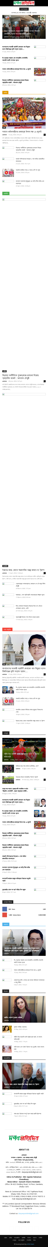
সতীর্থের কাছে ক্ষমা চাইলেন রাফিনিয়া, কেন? (27, 766)
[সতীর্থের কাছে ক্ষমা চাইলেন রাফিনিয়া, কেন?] (8, 769)
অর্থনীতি (4, 371)
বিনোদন (29, 1238)
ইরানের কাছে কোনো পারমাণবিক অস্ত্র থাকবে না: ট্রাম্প (23, 570)
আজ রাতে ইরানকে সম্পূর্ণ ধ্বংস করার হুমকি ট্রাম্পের (27, 1114)
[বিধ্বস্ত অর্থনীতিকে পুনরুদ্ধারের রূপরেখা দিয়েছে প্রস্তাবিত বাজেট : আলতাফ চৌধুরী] (24, 285)
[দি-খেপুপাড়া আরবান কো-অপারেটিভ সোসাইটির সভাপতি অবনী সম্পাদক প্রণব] (40, 61)
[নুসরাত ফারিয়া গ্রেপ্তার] (7, 1029)
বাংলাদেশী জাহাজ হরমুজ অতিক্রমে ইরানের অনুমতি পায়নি (29, 1094)
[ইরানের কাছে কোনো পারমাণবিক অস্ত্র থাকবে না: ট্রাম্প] (24, 480)
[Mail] (24, 1229)
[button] (4, 3)
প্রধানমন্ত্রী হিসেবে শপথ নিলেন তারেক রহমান (27, 617)
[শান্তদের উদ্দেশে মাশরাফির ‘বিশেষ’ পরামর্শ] (8, 780)
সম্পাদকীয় (29, 1240)
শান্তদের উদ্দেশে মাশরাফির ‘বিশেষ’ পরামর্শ (27, 777)
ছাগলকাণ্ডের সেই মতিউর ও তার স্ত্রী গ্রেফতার (24, 13)
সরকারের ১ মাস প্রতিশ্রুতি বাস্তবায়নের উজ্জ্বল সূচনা (30, 595)
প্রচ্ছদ (5, 1238)
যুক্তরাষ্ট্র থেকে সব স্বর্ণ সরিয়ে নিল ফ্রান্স (14, 890)
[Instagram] (17, 1229)
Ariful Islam (30, 1244)
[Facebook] (11, 1229)
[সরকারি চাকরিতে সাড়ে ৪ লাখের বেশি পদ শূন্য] (8, 173)
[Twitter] (30, 1229)
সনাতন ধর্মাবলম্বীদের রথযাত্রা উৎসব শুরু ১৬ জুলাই (16, 69)
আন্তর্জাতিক (5, 566)
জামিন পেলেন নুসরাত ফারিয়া (13, 1017)
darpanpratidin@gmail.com (28, 1213)
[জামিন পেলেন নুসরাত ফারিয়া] (24, 1009)
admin (6, 37)
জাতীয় (4, 127)
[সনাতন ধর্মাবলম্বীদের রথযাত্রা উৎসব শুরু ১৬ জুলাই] (40, 72)
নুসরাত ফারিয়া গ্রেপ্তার (20, 1027)
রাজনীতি (23, 1238)
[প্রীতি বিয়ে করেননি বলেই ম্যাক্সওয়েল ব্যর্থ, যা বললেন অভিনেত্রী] (24, 750)
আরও (34, 1240)
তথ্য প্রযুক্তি (21, 1240)
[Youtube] (36, 1229)
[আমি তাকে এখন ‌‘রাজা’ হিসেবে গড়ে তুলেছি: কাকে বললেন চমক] (7, 1049)
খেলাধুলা (14, 1240)
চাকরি (4, 664)
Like (44, 909)
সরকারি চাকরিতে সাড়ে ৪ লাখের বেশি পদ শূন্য (28, 170)
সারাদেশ (34, 1238)
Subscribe (42, 915)
